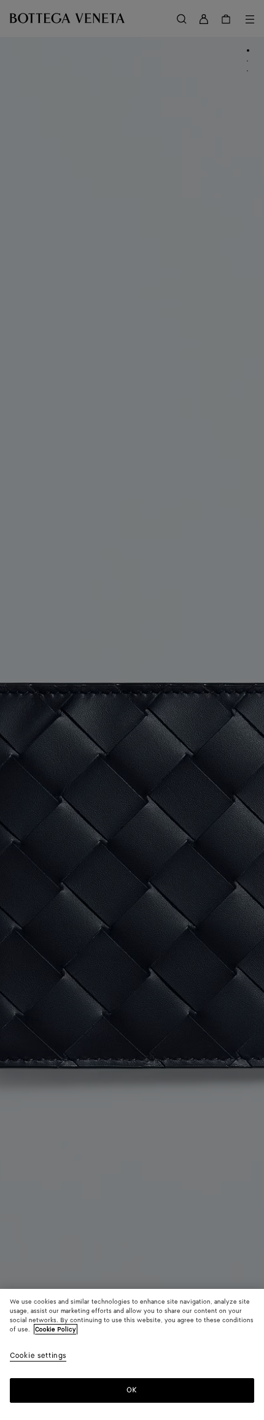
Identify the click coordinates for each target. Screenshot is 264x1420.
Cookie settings (38, 1356)
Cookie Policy (55, 1329)
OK (131, 1390)
